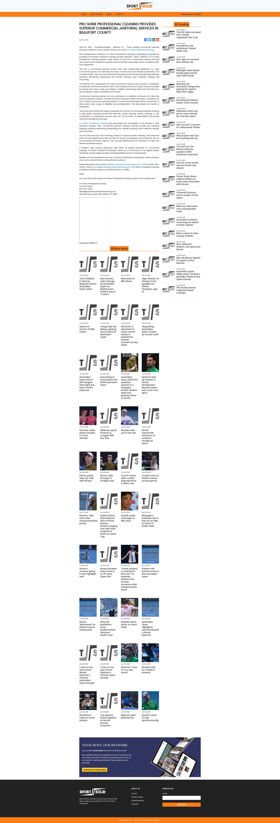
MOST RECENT (96, 14)
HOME (83, 14)
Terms (134, 793)
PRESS (109, 14)
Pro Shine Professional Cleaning (93, 123)
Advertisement (137, 800)
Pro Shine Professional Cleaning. (140, 50)
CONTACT (120, 14)
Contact (134, 804)
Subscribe (181, 804)
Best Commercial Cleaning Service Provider (129, 164)
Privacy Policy (137, 797)
